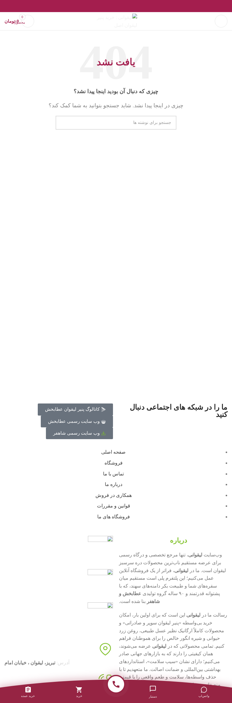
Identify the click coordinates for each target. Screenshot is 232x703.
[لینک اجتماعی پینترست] (116, 6)
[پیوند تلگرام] (102, 6)
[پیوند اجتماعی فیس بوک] (130, 6)
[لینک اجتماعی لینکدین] (109, 6)
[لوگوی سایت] (116, 20)
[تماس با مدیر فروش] (116, 684)
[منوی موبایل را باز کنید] (221, 21)
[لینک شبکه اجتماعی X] (123, 6)
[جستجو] (62, 123)
